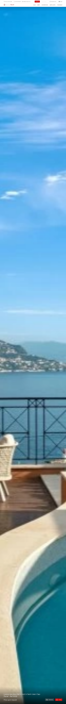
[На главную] (9, 5)
